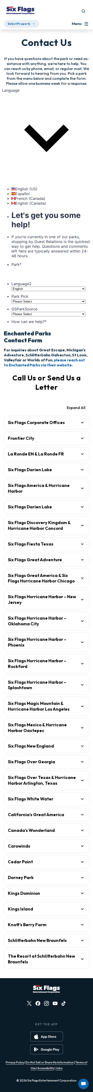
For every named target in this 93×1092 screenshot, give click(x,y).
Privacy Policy (15, 1062)
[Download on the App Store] (46, 1036)
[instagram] (46, 1003)
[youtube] (55, 1003)
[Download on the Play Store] (46, 1049)
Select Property (19, 23)
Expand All (76, 407)
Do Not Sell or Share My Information (50, 1062)
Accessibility (45, 1068)
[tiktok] (64, 1003)
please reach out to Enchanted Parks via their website (44, 362)
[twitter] (29, 1003)
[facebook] (38, 1003)
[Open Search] (83, 11)
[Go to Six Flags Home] (20, 11)
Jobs (59, 1068)
